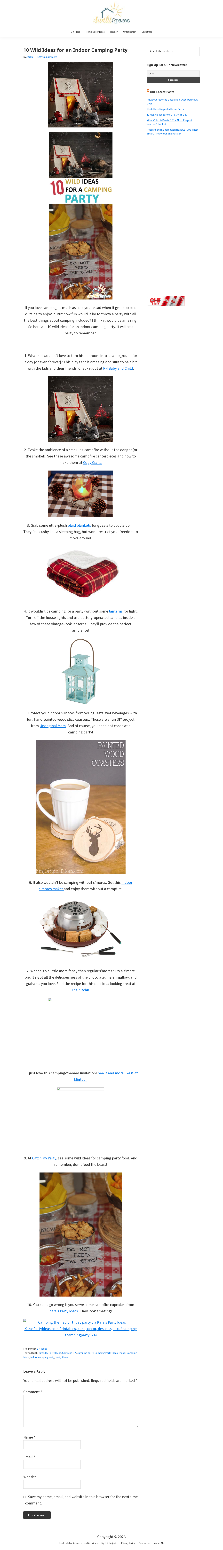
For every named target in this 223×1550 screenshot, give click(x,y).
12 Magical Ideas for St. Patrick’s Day (167, 114)
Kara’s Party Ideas (63, 1311)
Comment (32, 1391)
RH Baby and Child (118, 368)
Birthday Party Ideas (50, 1352)
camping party (85, 1352)
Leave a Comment (47, 56)
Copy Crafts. (92, 462)
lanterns (116, 611)
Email (29, 1456)
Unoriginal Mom (53, 725)
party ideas (62, 1357)
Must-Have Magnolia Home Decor (165, 109)
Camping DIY (69, 1352)
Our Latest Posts (162, 92)
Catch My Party (44, 1158)
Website (30, 1476)
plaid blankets (80, 525)
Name (29, 1437)
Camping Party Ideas (106, 1352)
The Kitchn (80, 989)
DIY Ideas (42, 1348)
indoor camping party (42, 1357)
